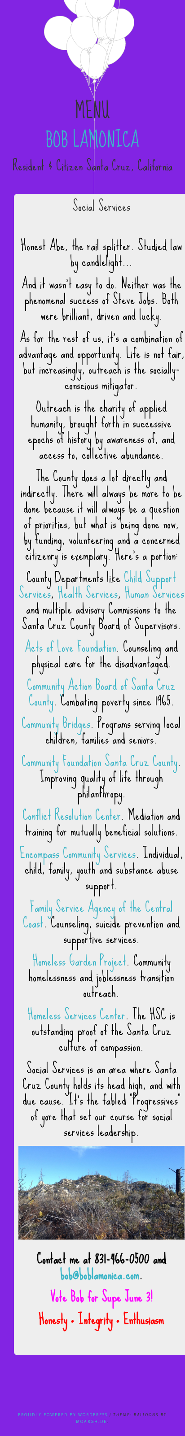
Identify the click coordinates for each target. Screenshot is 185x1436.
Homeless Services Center (76, 1014)
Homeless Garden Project (79, 961)
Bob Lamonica (92, 140)
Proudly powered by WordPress (63, 1414)
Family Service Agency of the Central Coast (98, 915)
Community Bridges (56, 723)
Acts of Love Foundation (70, 647)
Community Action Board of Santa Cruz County (101, 693)
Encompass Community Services (78, 853)
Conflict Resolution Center (71, 815)
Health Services (87, 593)
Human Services (154, 593)
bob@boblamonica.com (99, 1274)
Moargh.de (91, 1421)
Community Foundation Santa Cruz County (99, 761)
